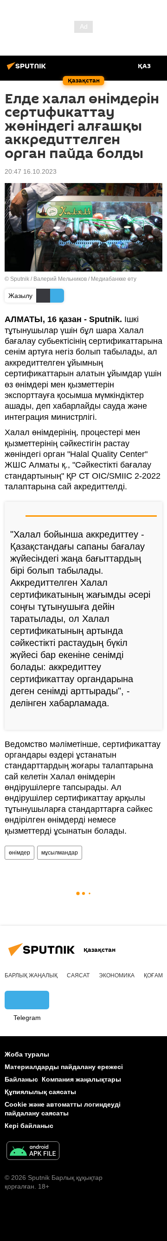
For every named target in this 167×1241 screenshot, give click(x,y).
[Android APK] (32, 1151)
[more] (151, 719)
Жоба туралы (27, 1054)
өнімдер (19, 852)
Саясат (78, 975)
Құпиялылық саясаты (40, 1091)
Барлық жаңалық (31, 975)
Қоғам (153, 975)
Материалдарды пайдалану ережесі (64, 1066)
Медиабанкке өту (113, 279)
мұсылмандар (59, 852)
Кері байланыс (29, 1125)
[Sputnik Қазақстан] (28, 69)
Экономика (117, 975)
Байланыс (21, 1079)
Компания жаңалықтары (81, 1079)
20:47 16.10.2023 (31, 171)
